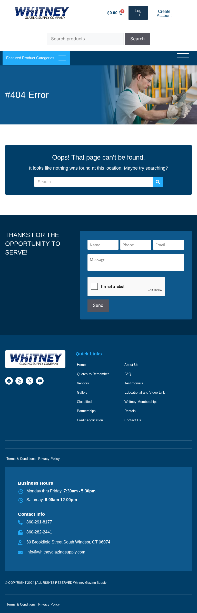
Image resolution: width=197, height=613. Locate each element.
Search (137, 38)
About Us (131, 365)
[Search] (158, 182)
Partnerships (86, 411)
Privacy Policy (49, 459)
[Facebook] (9, 381)
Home (81, 365)
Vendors (83, 383)
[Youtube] (40, 381)
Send (98, 305)
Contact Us (132, 420)
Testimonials (133, 383)
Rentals (130, 411)
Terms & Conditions (21, 459)
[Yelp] (19, 381)
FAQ (127, 374)
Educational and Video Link (144, 392)
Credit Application (90, 420)
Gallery (82, 392)
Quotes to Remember (93, 374)
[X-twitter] (29, 381)
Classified (84, 402)
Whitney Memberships (140, 402)
